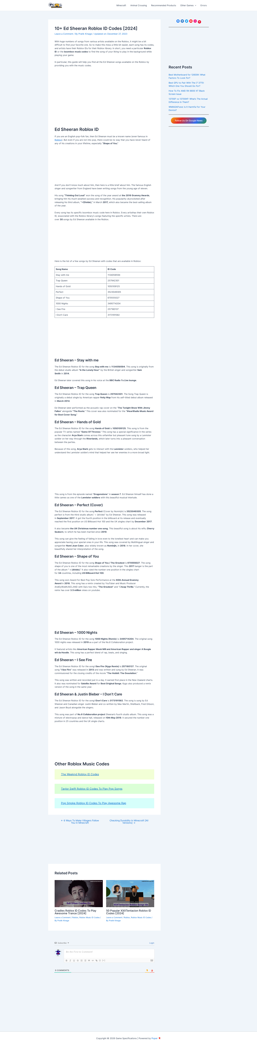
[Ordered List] (81, 960)
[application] (195, 5)
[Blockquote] (89, 960)
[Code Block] (93, 960)
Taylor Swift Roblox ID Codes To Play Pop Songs (91, 788)
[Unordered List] (85, 960)
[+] (103, 960)
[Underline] (74, 960)
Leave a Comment (64, 33)
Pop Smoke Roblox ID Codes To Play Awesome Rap (93, 803)
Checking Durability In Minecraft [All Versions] (129, 821)
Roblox (58, 140)
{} (100, 960)
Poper (155, 1038)
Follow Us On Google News (189, 120)
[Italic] (70, 960)
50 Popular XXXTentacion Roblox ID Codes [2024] (128, 912)
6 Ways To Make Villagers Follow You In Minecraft (80, 821)
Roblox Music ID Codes (89, 917)
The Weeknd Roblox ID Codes (80, 774)
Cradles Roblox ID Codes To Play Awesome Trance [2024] (75, 912)
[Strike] (78, 960)
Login (151, 943)
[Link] (96, 960)
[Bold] (66, 960)
